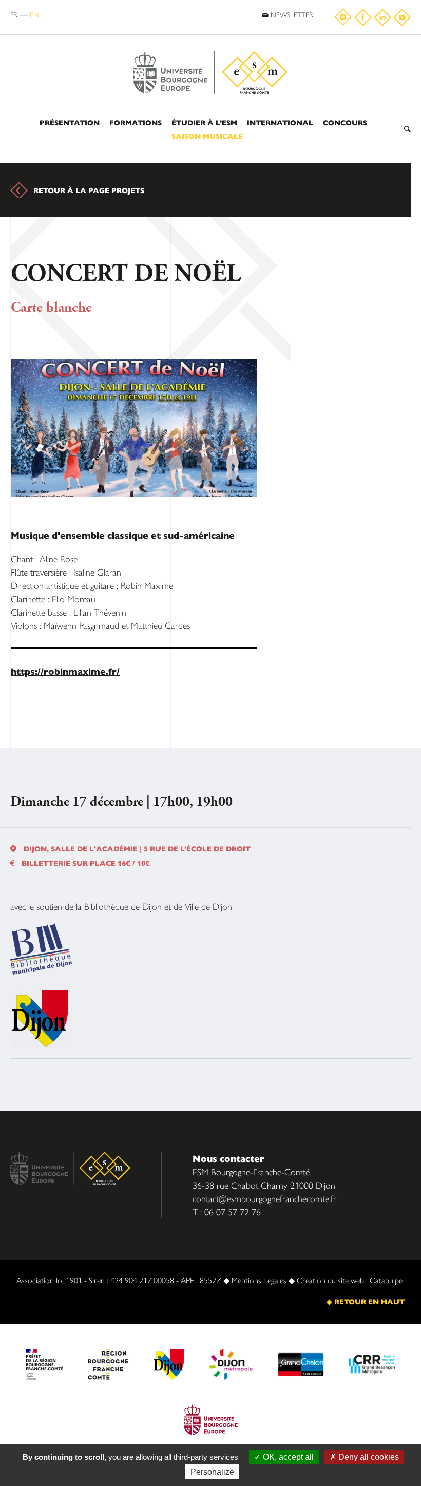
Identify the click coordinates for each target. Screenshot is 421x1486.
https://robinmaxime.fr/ (65, 670)
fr (13, 14)
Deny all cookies (367, 1457)
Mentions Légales (259, 1280)
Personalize (212, 1472)
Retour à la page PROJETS (88, 190)
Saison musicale (207, 135)
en (34, 14)
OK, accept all (287, 1457)
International (280, 122)
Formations (135, 122)
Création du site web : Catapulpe (350, 1280)
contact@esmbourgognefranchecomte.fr (264, 1198)
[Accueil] (210, 47)
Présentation (70, 122)
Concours (345, 122)
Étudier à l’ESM (204, 122)
